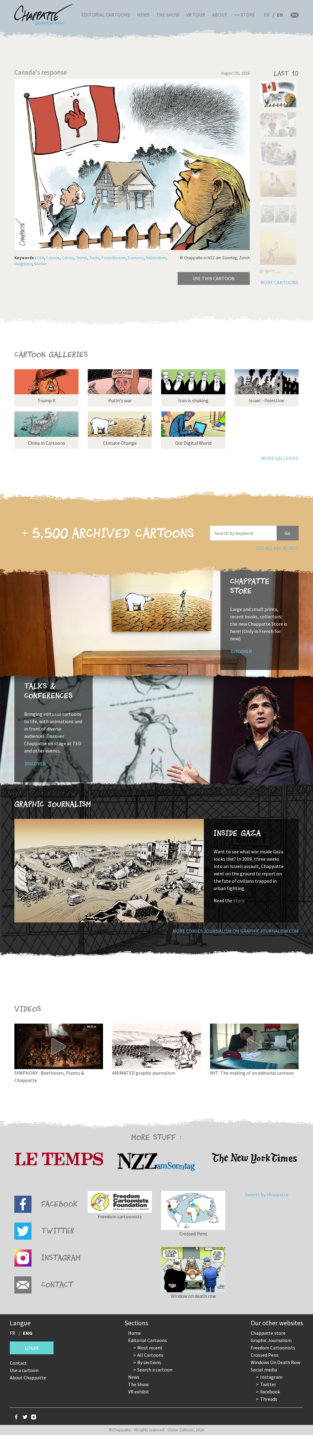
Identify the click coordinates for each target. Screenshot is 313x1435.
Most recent (150, 1348)
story (238, 900)
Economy (136, 257)
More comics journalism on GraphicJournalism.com (235, 931)
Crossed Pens (264, 1355)
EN (280, 15)
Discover (241, 651)
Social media (264, 1370)
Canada (53, 257)
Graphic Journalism (271, 1340)
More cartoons (279, 282)
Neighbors (23, 264)
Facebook (270, 1392)
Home (134, 1333)
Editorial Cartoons (105, 15)
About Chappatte (28, 1377)
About (219, 15)
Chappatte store (268, 1333)
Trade (94, 257)
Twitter (268, 1384)
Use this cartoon (214, 278)
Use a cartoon (24, 1370)
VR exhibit (138, 1392)
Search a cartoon (154, 1370)
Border (40, 264)
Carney (68, 257)
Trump (81, 257)
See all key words (277, 548)
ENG (27, 1333)
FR (266, 15)
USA (40, 257)
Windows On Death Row (275, 1362)
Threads (268, 1399)
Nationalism (156, 257)
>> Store (244, 15)
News (143, 15)
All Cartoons (150, 1355)
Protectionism (113, 257)
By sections (149, 1362)
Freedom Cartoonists (273, 1348)
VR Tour (195, 15)
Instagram (271, 1377)
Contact (18, 1363)
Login (32, 1348)
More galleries (279, 458)
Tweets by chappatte (267, 1194)
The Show (167, 15)
